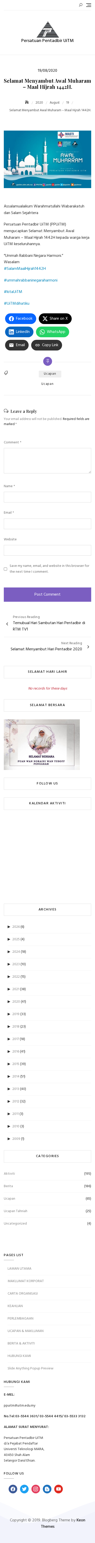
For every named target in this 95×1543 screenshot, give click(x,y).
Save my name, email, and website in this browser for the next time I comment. (49, 568)
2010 (16, 1126)
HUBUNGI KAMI (19, 1356)
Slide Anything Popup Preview (30, 1368)
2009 (16, 1139)
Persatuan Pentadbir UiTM (47, 41)
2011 (15, 1114)
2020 (16, 1002)
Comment (12, 442)
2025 (16, 939)
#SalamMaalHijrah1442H (25, 268)
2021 (15, 989)
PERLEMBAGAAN (20, 1319)
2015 (15, 1064)
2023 (16, 964)
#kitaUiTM (13, 292)
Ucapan (50, 373)
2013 (15, 1089)
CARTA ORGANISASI (23, 1294)
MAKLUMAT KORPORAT (26, 1281)
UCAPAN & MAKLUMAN (26, 1331)
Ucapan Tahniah (15, 1211)
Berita (8, 1186)
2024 (16, 952)
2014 (16, 1076)
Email (9, 513)
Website (10, 539)
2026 (16, 927)
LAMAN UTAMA (19, 1269)
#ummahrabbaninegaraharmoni (31, 280)
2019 (16, 1014)
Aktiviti (9, 1174)
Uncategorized (15, 1224)
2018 (16, 1027)
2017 (15, 1039)
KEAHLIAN (15, 1306)
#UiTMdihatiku (16, 303)
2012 (15, 1101)
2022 (16, 977)
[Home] (27, 103)
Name (9, 486)
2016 (15, 1052)
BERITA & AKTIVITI (21, 1343)
